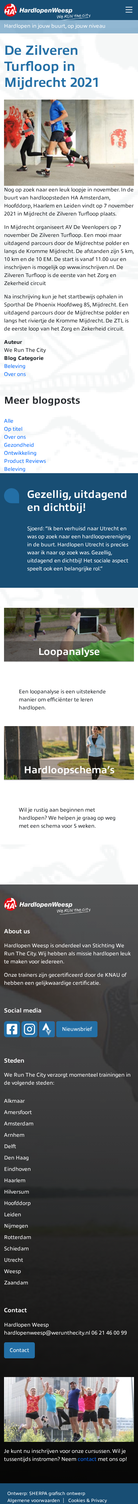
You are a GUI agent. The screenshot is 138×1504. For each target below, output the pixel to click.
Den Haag (16, 1158)
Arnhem (14, 1135)
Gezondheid (19, 445)
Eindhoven (17, 1169)
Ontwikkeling (20, 453)
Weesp (12, 1271)
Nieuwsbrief (77, 1029)
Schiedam (16, 1249)
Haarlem (14, 1181)
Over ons (15, 374)
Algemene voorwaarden (33, 1500)
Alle (8, 421)
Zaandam (16, 1283)
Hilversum (16, 1192)
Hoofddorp (17, 1203)
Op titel (13, 429)
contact (87, 1459)
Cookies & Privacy (87, 1500)
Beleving (14, 366)
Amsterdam (18, 1124)
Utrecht (13, 1260)
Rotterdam (17, 1237)
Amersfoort (18, 1112)
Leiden (12, 1215)
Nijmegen (16, 1226)
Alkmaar (14, 1101)
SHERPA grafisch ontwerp (57, 1493)
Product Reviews (25, 461)
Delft (10, 1146)
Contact (19, 1350)
